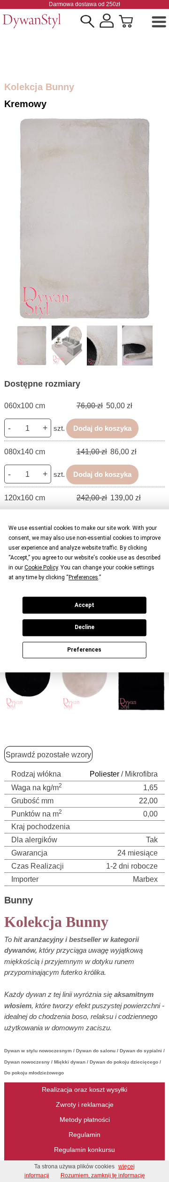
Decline (84, 627)
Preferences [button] (83, 577)
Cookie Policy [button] (41, 567)
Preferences (84, 649)
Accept (84, 605)
